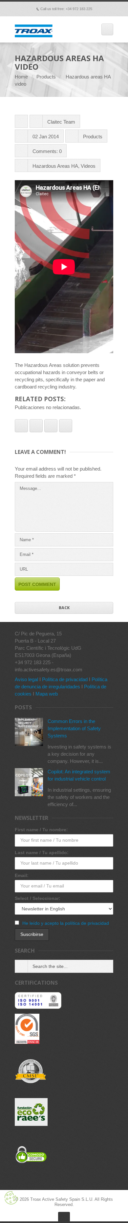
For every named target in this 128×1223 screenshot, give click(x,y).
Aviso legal (26, 679)
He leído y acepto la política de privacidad (65, 923)
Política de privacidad (65, 679)
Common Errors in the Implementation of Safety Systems (74, 728)
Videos (88, 166)
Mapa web (46, 694)
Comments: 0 (47, 151)
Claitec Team (61, 122)
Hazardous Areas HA (55, 166)
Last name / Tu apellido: (42, 852)
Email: (22, 875)
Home (21, 76)
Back (64, 608)
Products (46, 76)
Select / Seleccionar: (37, 898)
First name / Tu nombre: (41, 829)
